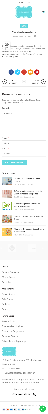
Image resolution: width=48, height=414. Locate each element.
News (24, 26)
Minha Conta (8, 277)
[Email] (30, 72)
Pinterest (28, 2)
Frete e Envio (8, 321)
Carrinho (6, 282)
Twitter (22, 2)
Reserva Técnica (10, 336)
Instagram (25, 2)
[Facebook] (11, 72)
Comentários (29, 184)
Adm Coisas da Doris (22, 36)
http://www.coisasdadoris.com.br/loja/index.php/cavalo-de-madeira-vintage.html (22, 54)
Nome (5, 138)
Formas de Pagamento (13, 331)
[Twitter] (17, 72)
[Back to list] (24, 82)
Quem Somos (8, 294)
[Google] (24, 72)
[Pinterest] (36, 72)
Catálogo (6, 309)
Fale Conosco (8, 299)
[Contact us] (42, 409)
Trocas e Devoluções (12, 326)
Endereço (6, 304)
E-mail (5, 148)
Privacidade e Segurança (14, 341)
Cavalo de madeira (24, 32)
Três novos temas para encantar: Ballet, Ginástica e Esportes (28, 192)
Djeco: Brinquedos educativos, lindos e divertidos (27, 205)
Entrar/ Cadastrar (11, 272)
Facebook (19, 2)
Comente (6, 108)
